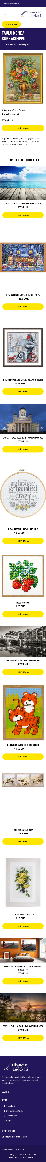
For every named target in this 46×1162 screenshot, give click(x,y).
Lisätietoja (23, 128)
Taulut (22, 110)
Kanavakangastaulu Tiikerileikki (23, 745)
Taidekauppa (11, 24)
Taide (15, 110)
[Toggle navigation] (5, 13)
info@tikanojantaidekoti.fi (11, 3)
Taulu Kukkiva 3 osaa (23, 829)
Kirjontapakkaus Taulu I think (23, 529)
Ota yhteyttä (21, 1154)
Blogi (8, 1120)
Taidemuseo (11, 1115)
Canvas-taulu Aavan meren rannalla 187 (23, 203)
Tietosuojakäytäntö (17, 1157)
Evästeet (32, 1154)
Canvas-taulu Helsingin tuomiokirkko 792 (23, 437)
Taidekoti (10, 1106)
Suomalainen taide (14, 1111)
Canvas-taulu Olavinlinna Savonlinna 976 (23, 1026)
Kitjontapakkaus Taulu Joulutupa (23, 294)
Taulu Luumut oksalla (23, 914)
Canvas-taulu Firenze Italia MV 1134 (23, 660)
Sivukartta (32, 1157)
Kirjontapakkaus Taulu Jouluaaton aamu (23, 379)
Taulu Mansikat (23, 602)
